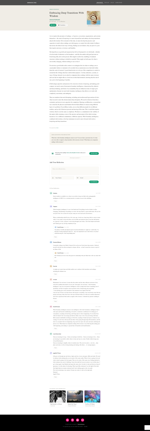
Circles (106, 2)
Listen (53, 25)
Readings (100, 2)
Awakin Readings (54, 9)
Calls (112, 2)
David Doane (56, 306)
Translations (62, 25)
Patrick (55, 266)
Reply (55, 201)
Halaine (55, 193)
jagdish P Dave (57, 353)
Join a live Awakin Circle (73, 152)
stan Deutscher (57, 334)
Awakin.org (32, 2)
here (57, 127)
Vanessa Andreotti (55, 19)
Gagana (55, 206)
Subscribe (118, 2)
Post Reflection (93, 181)
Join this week (94, 153)
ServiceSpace (81, 424)
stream (55, 279)
